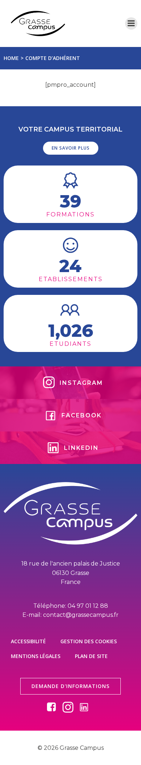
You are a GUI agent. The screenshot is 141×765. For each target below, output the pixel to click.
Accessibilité (28, 641)
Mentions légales (35, 656)
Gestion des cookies (88, 641)
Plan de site (91, 656)
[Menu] (131, 23)
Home (11, 58)
